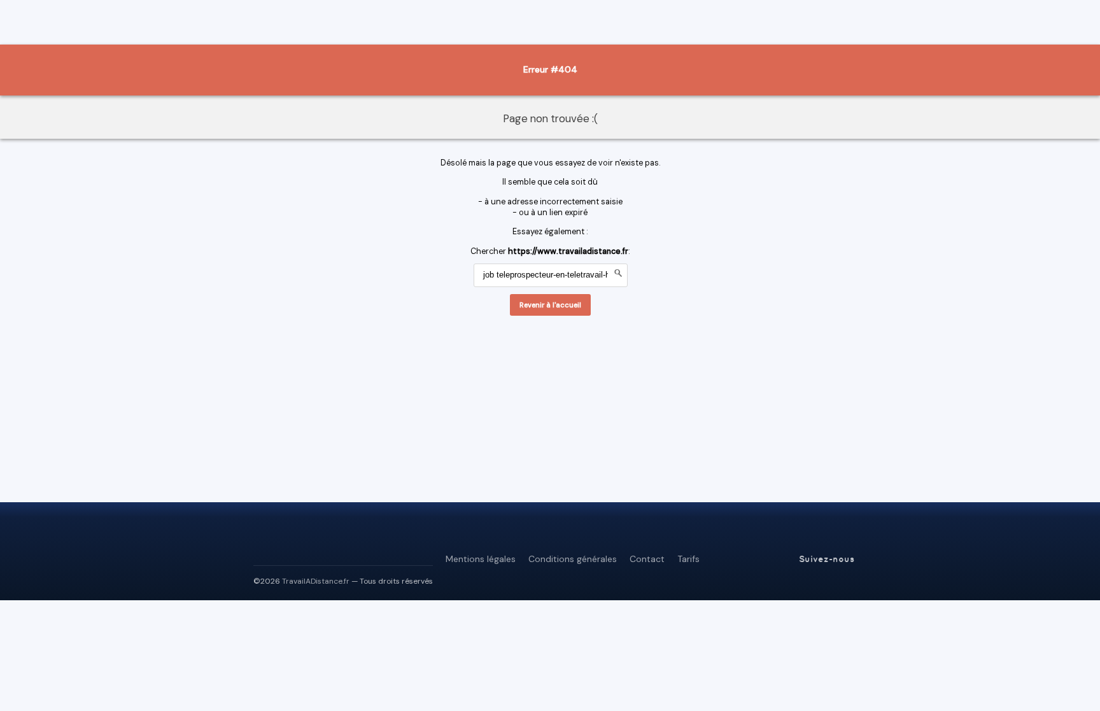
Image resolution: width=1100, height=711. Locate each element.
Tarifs (688, 559)
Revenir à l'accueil (550, 304)
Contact (647, 559)
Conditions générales (572, 559)
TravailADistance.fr (315, 581)
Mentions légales (481, 559)
